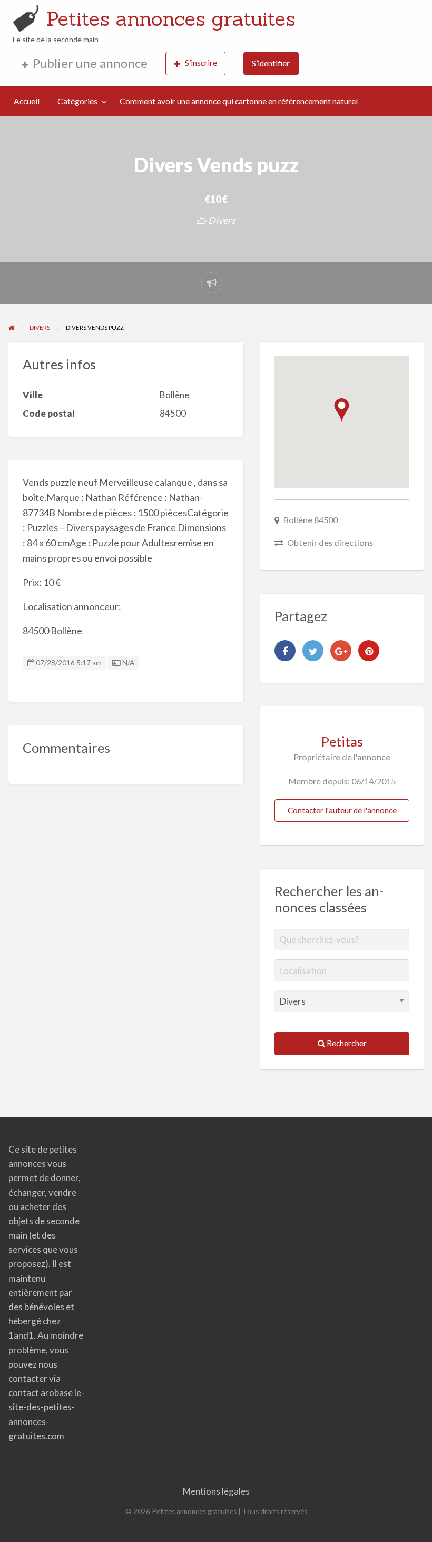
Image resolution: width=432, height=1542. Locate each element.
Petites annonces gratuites (171, 18)
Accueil (27, 101)
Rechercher (346, 1043)
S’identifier (271, 63)
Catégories (77, 101)
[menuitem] (84, 63)
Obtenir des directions (330, 542)
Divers (221, 220)
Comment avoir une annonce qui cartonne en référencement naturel (239, 101)
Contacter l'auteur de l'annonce (342, 810)
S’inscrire (201, 62)
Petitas (342, 741)
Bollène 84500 (310, 520)
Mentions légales (216, 1491)
